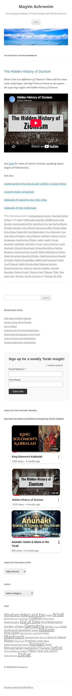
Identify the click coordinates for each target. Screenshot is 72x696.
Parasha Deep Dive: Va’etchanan (20, 342)
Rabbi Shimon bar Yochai (16, 644)
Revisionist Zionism (13, 268)
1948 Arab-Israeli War (34, 219)
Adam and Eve (32, 614)
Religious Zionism (48, 264)
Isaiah (40, 239)
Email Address (17, 369)
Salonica (28, 268)
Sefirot (56, 647)
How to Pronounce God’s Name (19, 338)
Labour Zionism (51, 243)
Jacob (15, 630)
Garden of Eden (14, 626)
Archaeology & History (40, 215)
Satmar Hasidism (41, 268)
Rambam (37, 643)
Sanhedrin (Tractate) (37, 648)
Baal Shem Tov (40, 223)
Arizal (58, 614)
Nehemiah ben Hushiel (26, 252)
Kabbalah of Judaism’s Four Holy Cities (25, 199)
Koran (39, 243)
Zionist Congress (33, 276)
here (11, 163)
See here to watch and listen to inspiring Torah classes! (34, 418)
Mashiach (9, 248)
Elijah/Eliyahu (11, 622)
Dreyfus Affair (59, 227)
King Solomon (26, 633)
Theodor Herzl (36, 272)
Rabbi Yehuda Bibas (24, 260)
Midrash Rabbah (56, 637)
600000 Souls (52, 219)
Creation (35, 618)
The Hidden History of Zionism (27, 71)
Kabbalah (19, 243)
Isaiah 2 (48, 239)
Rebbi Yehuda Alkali (29, 264)
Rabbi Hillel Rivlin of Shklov (52, 252)
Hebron (55, 235)
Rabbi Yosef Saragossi (46, 260)
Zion (12, 276)
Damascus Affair (44, 227)
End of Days (10, 231)
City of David (28, 227)
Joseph (35, 630)
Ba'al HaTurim (10, 618)
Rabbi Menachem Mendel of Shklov (21, 256)
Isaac (56, 626)
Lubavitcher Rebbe (41, 633)
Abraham (12, 614)
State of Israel (21, 272)
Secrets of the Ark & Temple (17, 322)
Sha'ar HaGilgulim (11, 651)
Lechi (62, 243)
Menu (36, 22)
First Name (14, 379)
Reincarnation (14, 648)
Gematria (34, 626)
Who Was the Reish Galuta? (17, 318)
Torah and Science (47, 650)
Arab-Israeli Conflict (22, 223)
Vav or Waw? (10, 326)
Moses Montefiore (44, 248)
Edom (45, 618)
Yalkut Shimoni (10, 655)
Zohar (24, 654)
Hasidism (45, 235)
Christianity (23, 618)
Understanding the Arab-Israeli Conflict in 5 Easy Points (35, 183)
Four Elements (53, 231)
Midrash (43, 637)
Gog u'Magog (33, 235)
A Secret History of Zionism (19, 191)
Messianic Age (32, 637)
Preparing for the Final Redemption (21, 330)
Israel (55, 239)
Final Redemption (36, 231)
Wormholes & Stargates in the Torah (22, 334)
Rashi (48, 644)
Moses (9, 640)
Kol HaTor (30, 243)
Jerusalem (9, 243)
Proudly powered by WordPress (18, 687)
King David (11, 633)
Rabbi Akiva (43, 640)
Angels (48, 615)
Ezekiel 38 (21, 231)
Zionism (20, 276)
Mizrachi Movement (24, 248)
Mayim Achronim (36, 6)
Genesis (49, 626)
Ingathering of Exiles (26, 239)
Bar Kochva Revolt (58, 223)
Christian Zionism (12, 227)
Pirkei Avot (19, 641)
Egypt (51, 618)
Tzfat (55, 272)
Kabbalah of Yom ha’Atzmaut (20, 207)
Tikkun (32, 651)
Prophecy (31, 641)
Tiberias (48, 272)
